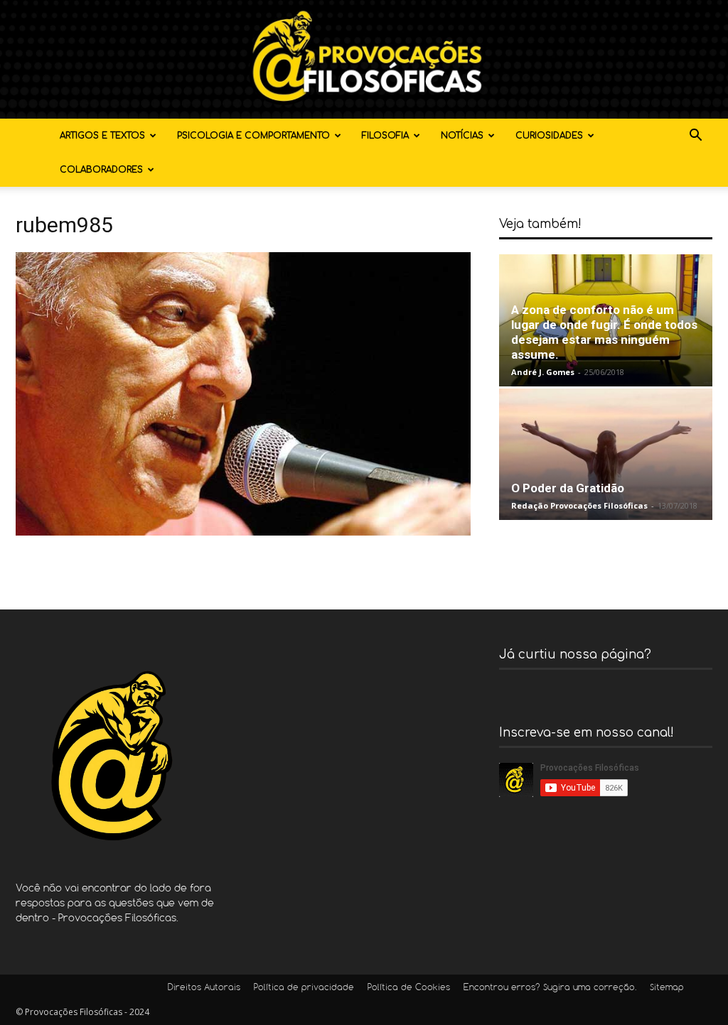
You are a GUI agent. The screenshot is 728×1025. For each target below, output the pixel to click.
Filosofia (385, 136)
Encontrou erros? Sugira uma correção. (550, 988)
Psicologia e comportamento (253, 136)
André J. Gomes (542, 372)
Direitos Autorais (204, 988)
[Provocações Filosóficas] (364, 59)
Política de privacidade (304, 988)
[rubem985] (243, 532)
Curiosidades (549, 136)
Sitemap (667, 988)
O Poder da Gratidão (567, 488)
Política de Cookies (409, 988)
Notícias (462, 136)
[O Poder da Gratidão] (605, 454)
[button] (695, 136)
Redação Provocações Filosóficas (579, 505)
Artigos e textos (102, 136)
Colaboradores (101, 170)
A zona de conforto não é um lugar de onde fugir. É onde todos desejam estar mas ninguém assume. (604, 332)
